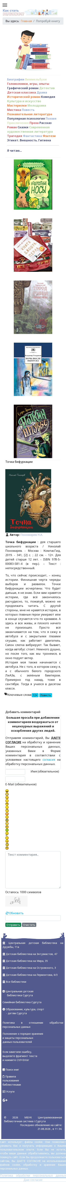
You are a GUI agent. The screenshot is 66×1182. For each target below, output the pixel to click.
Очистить (29, 925)
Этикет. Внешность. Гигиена (29, 140)
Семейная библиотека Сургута (22, 1002)
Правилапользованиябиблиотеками (12, 1080)
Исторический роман (23, 97)
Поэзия (51, 119)
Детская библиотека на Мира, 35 (27, 961)
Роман (12, 127)
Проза (34, 123)
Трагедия (14, 136)
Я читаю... (14, 151)
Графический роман (22, 88)
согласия (49, 760)
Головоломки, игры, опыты (28, 84)
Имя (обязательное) (45, 771)
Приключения (18, 123)
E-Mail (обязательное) (20, 784)
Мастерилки (17, 105)
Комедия (48, 97)
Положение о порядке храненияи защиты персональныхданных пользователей (23, 1038)
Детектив (47, 88)
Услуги (10, 1091)
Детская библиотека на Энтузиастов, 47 (31, 954)
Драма (42, 92)
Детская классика (21, 92)
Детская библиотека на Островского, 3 (31, 967)
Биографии (15, 79)
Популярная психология (26, 119)
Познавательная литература (29, 114)
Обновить (16, 913)
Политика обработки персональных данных (33, 1175)
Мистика (14, 110)
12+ (35, 695)
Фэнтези (49, 136)
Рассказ (45, 123)
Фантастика (32, 136)
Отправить (13, 925)
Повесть (28, 110)
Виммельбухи (36, 79)
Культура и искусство (24, 101)
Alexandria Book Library (44, 704)
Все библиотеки (16, 981)
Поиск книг (12, 1069)
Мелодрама (36, 105)
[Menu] (5, 5)
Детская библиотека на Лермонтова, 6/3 (32, 975)
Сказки (23, 127)
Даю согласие (33, 1179)
